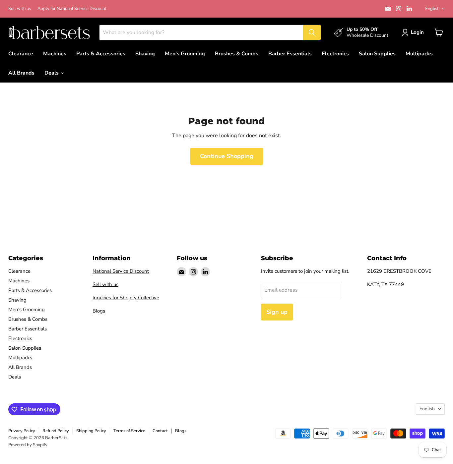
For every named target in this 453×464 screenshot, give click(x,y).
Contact (160, 431)
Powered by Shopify (27, 445)
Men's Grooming (185, 53)
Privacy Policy (21, 431)
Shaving (145, 53)
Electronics (335, 53)
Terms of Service (129, 431)
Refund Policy (55, 431)
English (432, 9)
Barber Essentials (290, 53)
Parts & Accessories (100, 53)
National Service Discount (121, 271)
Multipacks (419, 53)
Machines (54, 53)
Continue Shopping (226, 156)
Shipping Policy (91, 431)
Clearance (20, 53)
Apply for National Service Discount (71, 8)
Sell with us (19, 8)
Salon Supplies (377, 53)
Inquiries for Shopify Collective (126, 297)
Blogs (99, 311)
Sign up (277, 312)
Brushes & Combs (236, 53)
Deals (52, 73)
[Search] (312, 32)
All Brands (21, 73)
